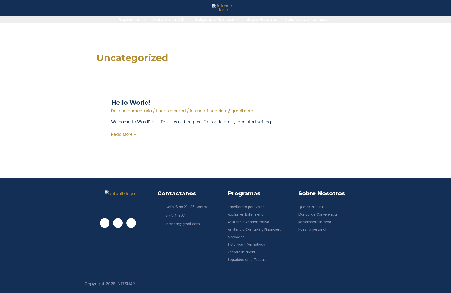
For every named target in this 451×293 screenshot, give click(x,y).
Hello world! (131, 102)
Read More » (123, 134)
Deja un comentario (131, 111)
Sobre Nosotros (262, 19)
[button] (142, 19)
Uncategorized (171, 111)
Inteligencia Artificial (213, 19)
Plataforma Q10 (168, 19)
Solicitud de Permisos (307, 19)
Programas (129, 19)
